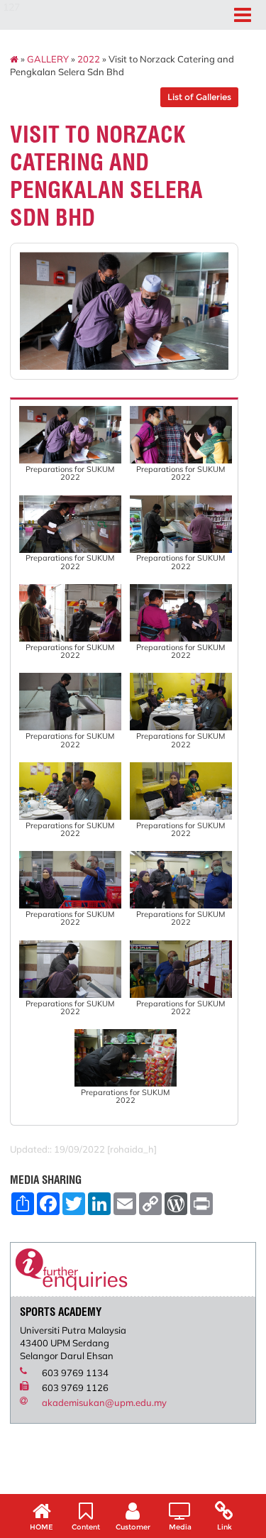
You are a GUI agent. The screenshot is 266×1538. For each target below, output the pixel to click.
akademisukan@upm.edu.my (104, 1402)
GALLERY (48, 59)
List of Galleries (199, 97)
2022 (88, 59)
